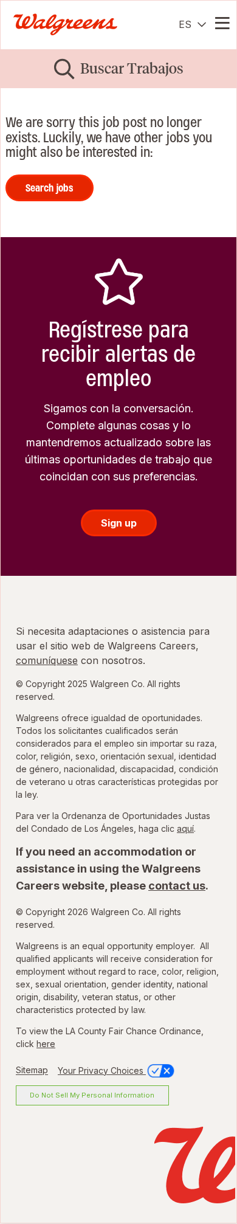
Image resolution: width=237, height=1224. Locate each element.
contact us (176, 885)
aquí (185, 828)
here (45, 1044)
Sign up (119, 523)
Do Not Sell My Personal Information (92, 1095)
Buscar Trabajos (132, 68)
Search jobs (50, 188)
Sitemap (32, 1070)
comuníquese (47, 660)
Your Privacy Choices (102, 1070)
